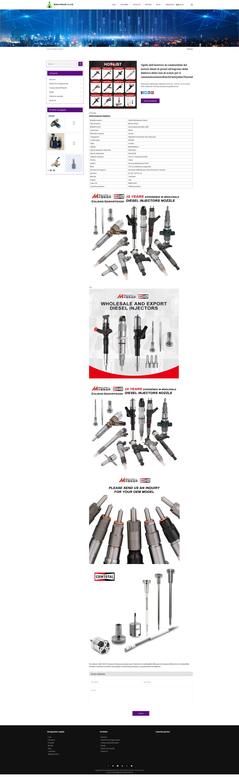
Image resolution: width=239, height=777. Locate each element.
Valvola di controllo (56, 96)
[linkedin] (122, 766)
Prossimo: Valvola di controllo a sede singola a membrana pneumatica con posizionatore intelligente (125, 667)
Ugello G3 (52, 100)
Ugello (51, 92)
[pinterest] (118, 766)
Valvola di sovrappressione (58, 84)
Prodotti (137, 5)
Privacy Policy (139, 770)
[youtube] (132, 766)
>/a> (90, 287)
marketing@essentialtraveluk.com (122, 772)
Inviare (140, 713)
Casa (114, 5)
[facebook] (108, 766)
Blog (158, 5)
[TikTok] (127, 766)
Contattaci (169, 5)
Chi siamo (124, 5)
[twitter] (113, 766)
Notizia (148, 5)
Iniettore (60, 49)
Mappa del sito (53, 754)
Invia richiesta (150, 101)
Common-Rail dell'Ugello (58, 88)
